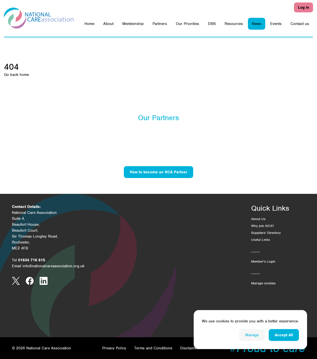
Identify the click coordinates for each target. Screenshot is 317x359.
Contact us (300, 23)
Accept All (284, 335)
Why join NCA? (262, 226)
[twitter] (16, 281)
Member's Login (263, 261)
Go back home (16, 74)
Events (276, 23)
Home (89, 23)
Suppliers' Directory (266, 233)
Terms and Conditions (153, 348)
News (256, 23)
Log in (303, 7)
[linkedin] (44, 281)
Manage (252, 335)
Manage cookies (263, 283)
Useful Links (260, 240)
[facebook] (30, 281)
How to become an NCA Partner (158, 172)
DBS (212, 23)
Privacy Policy (114, 348)
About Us (258, 219)
